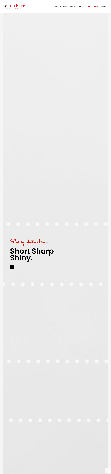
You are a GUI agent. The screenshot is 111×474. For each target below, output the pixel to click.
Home (56, 6)
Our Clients (81, 6)
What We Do (73, 6)
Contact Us (103, 6)
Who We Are (63, 6)
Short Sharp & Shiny (91, 6)
